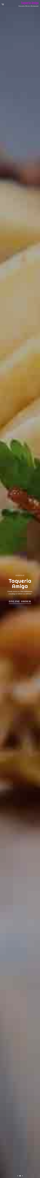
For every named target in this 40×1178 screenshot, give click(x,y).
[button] (17, 1175)
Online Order (20, 600)
